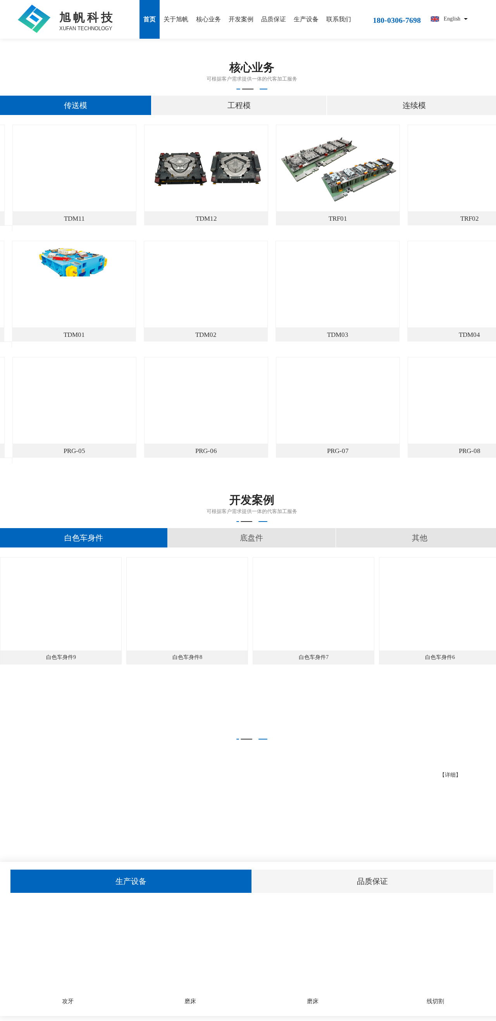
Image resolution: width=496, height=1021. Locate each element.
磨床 (190, 1001)
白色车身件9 (61, 657)
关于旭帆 (176, 19)
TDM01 (83, 334)
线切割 (435, 1001)
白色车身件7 (314, 657)
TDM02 (215, 334)
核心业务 (208, 19)
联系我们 (338, 19)
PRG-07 (347, 451)
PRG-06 (215, 451)
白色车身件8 (187, 657)
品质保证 (273, 19)
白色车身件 (83, 538)
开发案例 (241, 19)
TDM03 (347, 334)
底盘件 (251, 538)
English (452, 19)
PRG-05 (83, 451)
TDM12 (215, 218)
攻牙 (68, 1001)
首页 (149, 19)
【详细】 (450, 775)
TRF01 (347, 218)
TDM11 (83, 218)
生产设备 (306, 19)
